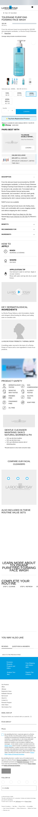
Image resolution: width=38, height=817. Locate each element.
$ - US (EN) (6, 788)
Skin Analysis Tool (6, 707)
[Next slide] (32, 81)
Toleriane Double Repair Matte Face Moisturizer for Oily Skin (27, 136)
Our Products (5, 684)
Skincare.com (6, 810)
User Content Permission (9, 808)
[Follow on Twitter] (26, 782)
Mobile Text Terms (32, 808)
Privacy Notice (32, 763)
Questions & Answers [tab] (21, 646)
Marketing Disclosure (23, 762)
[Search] (23, 8)
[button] (19, 176)
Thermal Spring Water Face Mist (25, 613)
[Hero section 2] (19, 421)
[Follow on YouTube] (34, 782)
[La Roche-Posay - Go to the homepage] (10, 8)
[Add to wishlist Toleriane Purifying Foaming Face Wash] (33, 43)
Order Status (5, 704)
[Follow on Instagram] (3, 782)
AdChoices (18, 801)
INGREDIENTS (6, 234)
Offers (3, 687)
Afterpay (4, 689)
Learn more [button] (15, 125)
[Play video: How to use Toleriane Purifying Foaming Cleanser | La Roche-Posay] (19, 292)
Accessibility (30, 806)
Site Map (15, 806)
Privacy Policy (28, 801)
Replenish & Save (6, 691)
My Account (5, 696)
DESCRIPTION (6, 177)
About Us (4, 698)
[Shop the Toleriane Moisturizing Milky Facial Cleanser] (27, 478)
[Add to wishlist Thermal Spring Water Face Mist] (32, 596)
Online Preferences (21, 808)
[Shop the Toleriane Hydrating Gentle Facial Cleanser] (18, 478)
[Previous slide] (5, 81)
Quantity (5, 108)
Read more (8, 33)
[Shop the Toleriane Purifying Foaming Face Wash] (8, 478)
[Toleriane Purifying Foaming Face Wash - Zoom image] (19, 58)
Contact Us (5, 700)
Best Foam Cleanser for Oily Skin (17, 216)
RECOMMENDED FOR (9, 229)
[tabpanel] (19, 538)
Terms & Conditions (22, 760)
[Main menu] (35, 7)
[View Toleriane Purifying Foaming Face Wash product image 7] (23, 81)
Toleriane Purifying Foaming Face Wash (9, 613)
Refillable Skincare (7, 693)
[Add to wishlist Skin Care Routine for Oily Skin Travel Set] (32, 528)
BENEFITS (5, 224)
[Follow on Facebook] (19, 782)
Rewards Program (7, 702)
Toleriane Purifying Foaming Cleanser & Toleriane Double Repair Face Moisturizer (9, 544)
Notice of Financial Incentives (16, 754)
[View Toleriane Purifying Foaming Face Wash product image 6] (14, 81)
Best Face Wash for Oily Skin (22, 214)
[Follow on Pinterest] (11, 782)
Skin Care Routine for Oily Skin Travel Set (26, 544)
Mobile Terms (8, 745)
